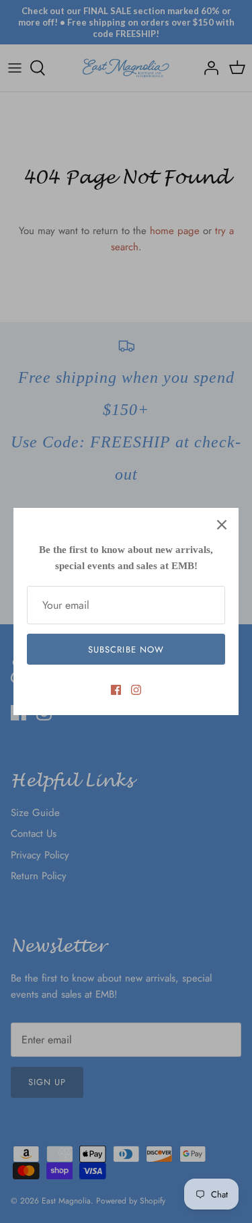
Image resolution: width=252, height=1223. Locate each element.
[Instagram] (136, 690)
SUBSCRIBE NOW (126, 649)
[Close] (222, 525)
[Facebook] (116, 690)
